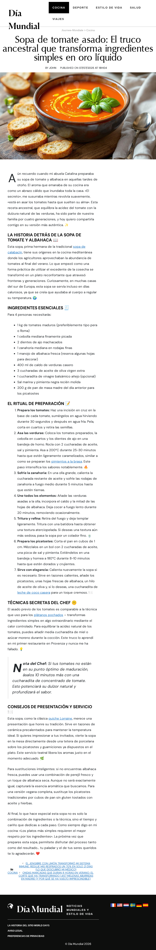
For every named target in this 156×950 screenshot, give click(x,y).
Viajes (58, 19)
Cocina (59, 7)
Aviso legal (15, 930)
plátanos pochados (48, 615)
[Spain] (145, 907)
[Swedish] (132, 907)
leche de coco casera (33, 592)
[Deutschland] (139, 907)
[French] (113, 907)
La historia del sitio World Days (28, 925)
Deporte (80, 7)
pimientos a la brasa (66, 461)
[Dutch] (126, 907)
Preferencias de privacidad (26, 936)
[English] (120, 907)
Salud (135, 7)
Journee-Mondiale (72, 30)
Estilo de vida (109, 7)
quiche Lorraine (60, 718)
